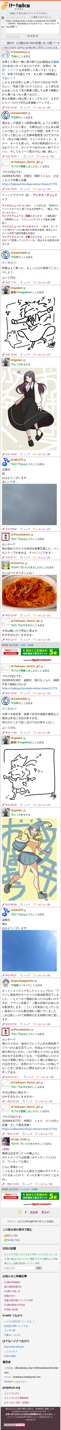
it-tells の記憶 (11, 1309)
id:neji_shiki (19, 1139)
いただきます (30, 1143)
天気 (16, 1254)
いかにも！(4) (43, 107)
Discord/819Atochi (14, 1346)
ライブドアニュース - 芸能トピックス (22, 215)
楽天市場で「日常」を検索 (21, 645)
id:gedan (17, 288)
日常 (16, 117)
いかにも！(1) (45, 1133)
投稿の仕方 (9, 1295)
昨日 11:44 (11, 732)
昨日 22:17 (11, 639)
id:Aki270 (17, 460)
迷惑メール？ (21, 985)
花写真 (21, 1263)
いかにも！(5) (43, 282)
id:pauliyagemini (22, 981)
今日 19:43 (11, 156)
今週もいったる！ (13, 1334)
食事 (16, 567)
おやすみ (25, 625)
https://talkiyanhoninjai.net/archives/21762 (29, 1129)
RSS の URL (12, 1235)
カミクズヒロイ (12, 1393)
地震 (16, 1263)
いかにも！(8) (43, 454)
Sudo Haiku (10, 1356)
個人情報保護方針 (13, 1286)
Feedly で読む (14, 1240)
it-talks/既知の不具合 (14, 1304)
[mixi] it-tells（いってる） (17, 1325)
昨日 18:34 (11, 693)
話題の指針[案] (32, 42)
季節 (32, 1258)
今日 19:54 (11, 107)
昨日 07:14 (11, 1077)
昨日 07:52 (11, 1024)
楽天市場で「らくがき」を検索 (23, 1189)
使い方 (47, 42)
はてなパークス (21, 1258)
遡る (45, 1212)
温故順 (34, 1212)
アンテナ (38, 195)
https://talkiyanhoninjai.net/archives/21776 (29, 184)
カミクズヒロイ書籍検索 (16, 1397)
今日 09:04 (11, 529)
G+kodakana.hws (35, 1411)
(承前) (5, 1149)
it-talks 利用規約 (12, 1282)
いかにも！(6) (43, 975)
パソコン (30, 1263)
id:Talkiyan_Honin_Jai (25, 162)
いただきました (31, 567)
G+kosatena (19, 52)
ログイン (29, 13)
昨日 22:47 (11, 615)
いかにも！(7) (43, 354)
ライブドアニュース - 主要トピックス (22, 236)
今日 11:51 (11, 282)
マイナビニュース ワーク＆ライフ (20, 226)
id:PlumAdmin (20, 534)
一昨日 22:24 (12, 1101)
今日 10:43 (11, 354)
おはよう (25, 464)
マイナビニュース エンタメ (16, 205)
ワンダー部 (9, 1330)
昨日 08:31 (11, 975)
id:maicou (17, 563)
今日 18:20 (11, 189)
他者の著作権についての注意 (18, 1300)
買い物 (10, 1258)
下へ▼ (56, 42)
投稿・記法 (16, 42)
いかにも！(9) (43, 557)
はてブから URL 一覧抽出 (16, 1402)
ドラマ (38, 1258)
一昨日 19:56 (12, 1184)
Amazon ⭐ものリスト (15, 1381)
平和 (37, 1263)
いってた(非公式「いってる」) (19, 1321)
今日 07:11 (11, 557)
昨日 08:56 (11, 804)
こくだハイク (10, 1351)
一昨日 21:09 (12, 1133)
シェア (27, 107)
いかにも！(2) (43, 189)
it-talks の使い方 (12, 1291)
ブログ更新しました (24, 166)
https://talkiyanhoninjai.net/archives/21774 (29, 688)
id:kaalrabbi (19, 113)
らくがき (18, 364)
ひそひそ (32, 36)
